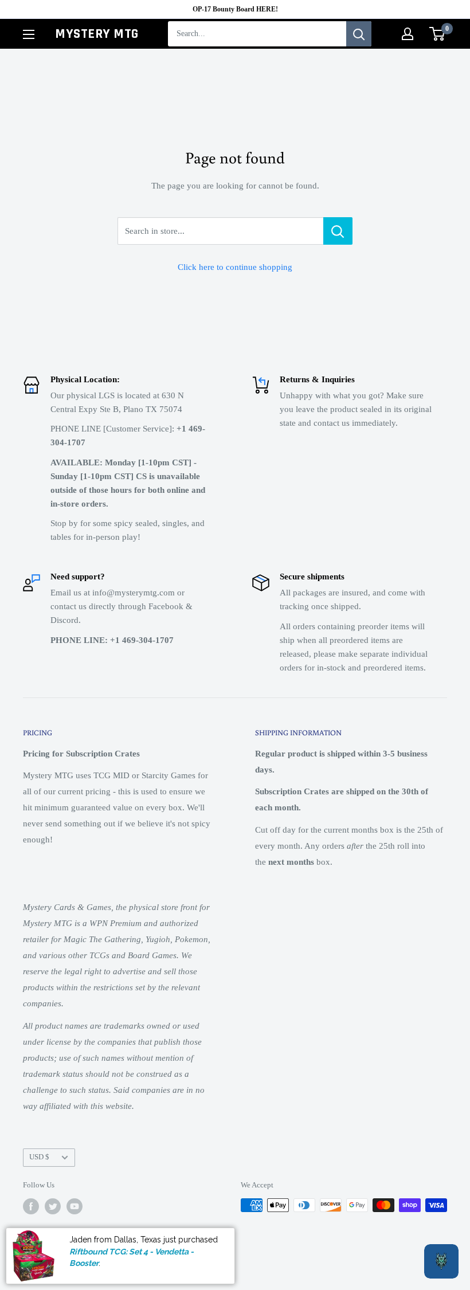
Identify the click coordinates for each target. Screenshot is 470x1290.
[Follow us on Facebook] (31, 1206)
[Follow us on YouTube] (74, 1206)
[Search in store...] (337, 231)
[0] (437, 34)
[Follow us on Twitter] (53, 1206)
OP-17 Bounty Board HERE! (235, 9)
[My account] (407, 34)
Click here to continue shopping (235, 267)
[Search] (358, 33)
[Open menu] (28, 34)
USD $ (39, 1157)
